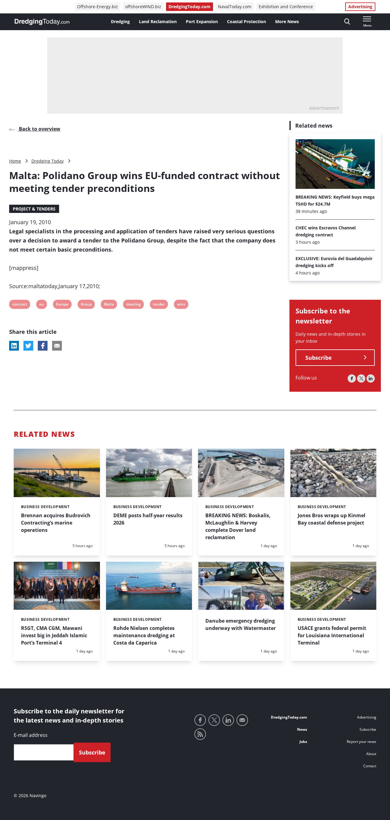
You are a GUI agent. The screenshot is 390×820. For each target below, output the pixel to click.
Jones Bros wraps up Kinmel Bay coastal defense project (331, 519)
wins (181, 305)
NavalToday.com (234, 6)
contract (19, 305)
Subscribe (318, 357)
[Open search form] (347, 21)
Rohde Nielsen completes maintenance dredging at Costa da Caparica (144, 635)
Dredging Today (47, 161)
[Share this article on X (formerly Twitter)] (28, 346)
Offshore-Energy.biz (97, 6)
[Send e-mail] (242, 720)
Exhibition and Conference (286, 6)
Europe (62, 305)
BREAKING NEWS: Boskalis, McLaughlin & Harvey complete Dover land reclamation (238, 526)
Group (86, 305)
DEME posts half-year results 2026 (148, 519)
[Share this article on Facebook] (43, 346)
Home (15, 161)
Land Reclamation (158, 21)
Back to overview (39, 128)
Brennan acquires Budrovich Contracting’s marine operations (55, 522)
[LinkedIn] (371, 378)
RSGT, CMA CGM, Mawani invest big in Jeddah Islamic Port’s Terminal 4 (54, 635)
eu (43, 305)
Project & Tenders (34, 209)
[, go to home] (42, 22)
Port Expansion (202, 21)
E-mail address (31, 735)
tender (159, 305)
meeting (133, 305)
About (371, 753)
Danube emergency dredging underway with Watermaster (240, 624)
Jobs (303, 741)
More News (287, 21)
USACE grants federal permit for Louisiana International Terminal (332, 635)
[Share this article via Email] (57, 346)
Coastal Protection (246, 21)
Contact (369, 766)
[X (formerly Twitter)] (361, 378)
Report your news (361, 741)
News (302, 729)
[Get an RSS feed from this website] (200, 734)
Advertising (360, 6)
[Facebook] (352, 378)
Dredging (120, 21)
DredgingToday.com (189, 6)
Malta (109, 305)
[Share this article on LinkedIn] (14, 346)
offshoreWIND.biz (143, 6)
